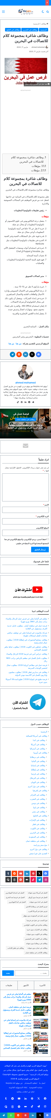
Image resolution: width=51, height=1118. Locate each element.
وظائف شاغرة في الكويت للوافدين (35, 925)
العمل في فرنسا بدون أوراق (37, 897)
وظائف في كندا (39, 740)
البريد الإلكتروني (42, 516)
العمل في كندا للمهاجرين (17, 902)
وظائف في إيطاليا (38, 769)
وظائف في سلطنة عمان (25, 419)
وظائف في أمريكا (38, 744)
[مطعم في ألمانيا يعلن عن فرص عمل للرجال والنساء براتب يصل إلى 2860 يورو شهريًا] (40, 998)
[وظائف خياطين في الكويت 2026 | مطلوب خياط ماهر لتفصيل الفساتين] (40, 1049)
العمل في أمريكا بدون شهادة (37, 893)
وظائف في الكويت (37, 828)
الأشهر (26, 985)
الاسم (46, 505)
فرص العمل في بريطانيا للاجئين (36, 907)
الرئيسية (36, 24)
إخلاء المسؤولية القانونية (18, 1087)
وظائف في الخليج (13, 30)
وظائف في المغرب (37, 799)
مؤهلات (36, 166)
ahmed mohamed (38, 47)
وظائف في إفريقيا (40, 790)
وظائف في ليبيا (39, 807)
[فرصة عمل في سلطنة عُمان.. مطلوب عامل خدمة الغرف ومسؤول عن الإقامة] (40, 1011)
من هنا (18, 343)
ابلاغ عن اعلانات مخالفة (25, 1092)
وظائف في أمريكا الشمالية (36, 736)
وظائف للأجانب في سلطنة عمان (36, 953)
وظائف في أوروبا (40, 753)
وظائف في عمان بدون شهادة (37, 948)
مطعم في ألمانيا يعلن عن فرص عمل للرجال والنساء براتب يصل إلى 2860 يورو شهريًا (17, 997)
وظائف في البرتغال (37, 778)
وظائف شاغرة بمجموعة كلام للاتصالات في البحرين (27, 159)
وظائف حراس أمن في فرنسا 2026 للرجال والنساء (26, 654)
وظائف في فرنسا (38, 774)
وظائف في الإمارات (37, 820)
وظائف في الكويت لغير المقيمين (36, 939)
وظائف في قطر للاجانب (15, 948)
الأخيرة (42, 985)
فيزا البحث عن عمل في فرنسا (37, 920)
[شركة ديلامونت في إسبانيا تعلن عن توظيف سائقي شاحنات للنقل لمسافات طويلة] (40, 1024)
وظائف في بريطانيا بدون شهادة (36, 943)
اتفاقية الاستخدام (31, 1083)
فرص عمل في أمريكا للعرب (37, 911)
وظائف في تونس (38, 803)
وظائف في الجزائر (37, 795)
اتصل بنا (42, 1083)
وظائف (44, 24)
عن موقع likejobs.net (14, 1083)
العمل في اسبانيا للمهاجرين (15, 893)
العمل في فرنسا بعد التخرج (15, 897)
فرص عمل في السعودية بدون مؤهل (35, 916)
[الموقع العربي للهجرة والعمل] (25, 11)
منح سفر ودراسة (40, 845)
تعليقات (9, 985)
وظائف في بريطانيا (37, 757)
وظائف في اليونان (38, 782)
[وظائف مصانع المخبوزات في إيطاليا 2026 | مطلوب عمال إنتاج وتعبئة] (40, 1037)
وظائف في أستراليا (37, 748)
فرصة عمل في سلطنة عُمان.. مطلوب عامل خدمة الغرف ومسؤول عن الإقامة (25, 426)
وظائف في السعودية (37, 837)
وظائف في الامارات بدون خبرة (37, 930)
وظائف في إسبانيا (38, 765)
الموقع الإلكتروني (42, 528)
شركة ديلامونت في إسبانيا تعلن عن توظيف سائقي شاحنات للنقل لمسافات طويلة (17, 1023)
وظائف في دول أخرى (36, 786)
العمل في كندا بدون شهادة (38, 902)
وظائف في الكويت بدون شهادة (37, 934)
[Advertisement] (25, 117)
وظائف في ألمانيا (38, 761)
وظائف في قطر (38, 824)
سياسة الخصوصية (35, 1087)
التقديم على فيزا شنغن (38, 853)
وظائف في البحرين (30, 30)
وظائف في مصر (38, 811)
